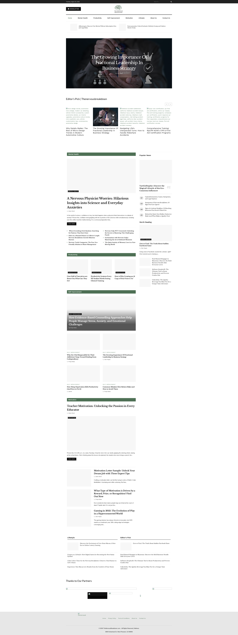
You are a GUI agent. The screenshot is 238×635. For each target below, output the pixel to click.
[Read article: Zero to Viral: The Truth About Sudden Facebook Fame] (155, 233)
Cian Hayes (120, 73)
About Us (153, 18)
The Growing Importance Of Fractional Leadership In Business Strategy (119, 63)
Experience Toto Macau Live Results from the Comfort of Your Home (90, 567)
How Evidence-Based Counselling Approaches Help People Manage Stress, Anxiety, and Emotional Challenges (100, 321)
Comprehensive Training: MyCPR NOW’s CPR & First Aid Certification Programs (159, 130)
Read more (72, 223)
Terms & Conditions (124, 618)
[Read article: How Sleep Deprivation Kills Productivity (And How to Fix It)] (83, 373)
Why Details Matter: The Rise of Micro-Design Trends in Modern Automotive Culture (77, 131)
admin (70, 391)
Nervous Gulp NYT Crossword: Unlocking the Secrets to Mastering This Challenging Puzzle (119, 233)
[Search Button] (171, 1)
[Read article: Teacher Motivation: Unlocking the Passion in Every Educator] (101, 433)
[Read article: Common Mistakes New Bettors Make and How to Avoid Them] (119, 373)
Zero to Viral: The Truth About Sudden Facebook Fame (151, 543)
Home (70, 18)
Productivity (97, 18)
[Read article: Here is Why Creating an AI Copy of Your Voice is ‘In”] (125, 266)
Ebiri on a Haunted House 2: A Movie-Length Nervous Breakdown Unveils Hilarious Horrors (84, 238)
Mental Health (83, 18)
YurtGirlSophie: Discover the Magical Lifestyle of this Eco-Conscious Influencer (151, 188)
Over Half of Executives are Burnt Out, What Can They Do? (77, 278)
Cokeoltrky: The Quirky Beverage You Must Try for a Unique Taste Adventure (161, 282)
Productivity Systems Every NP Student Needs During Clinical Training (101, 278)
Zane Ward (72, 211)
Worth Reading (146, 239)
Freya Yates (73, 327)
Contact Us (166, 18)
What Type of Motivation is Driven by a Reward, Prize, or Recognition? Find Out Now (114, 493)
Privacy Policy (112, 618)
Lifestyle (142, 18)
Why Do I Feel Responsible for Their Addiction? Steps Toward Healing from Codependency (81, 357)
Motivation (129, 18)
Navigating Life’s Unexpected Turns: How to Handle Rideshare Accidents (132, 131)
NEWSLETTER (74, 9)
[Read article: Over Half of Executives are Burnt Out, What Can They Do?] (77, 266)
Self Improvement (113, 18)
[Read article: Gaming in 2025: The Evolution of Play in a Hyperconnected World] (79, 518)
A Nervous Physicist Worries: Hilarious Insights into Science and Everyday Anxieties (97, 202)
